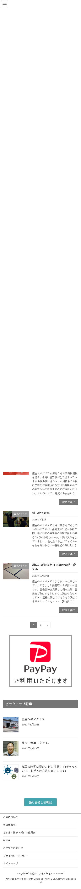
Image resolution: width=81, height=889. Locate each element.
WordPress (22, 879)
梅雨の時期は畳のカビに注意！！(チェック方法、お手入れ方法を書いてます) (50, 769)
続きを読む (68, 501)
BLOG (6, 840)
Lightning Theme (42, 879)
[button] (40, 802)
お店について (10, 817)
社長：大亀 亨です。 (36, 743)
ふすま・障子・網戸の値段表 (19, 832)
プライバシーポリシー (15, 855)
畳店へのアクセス (33, 719)
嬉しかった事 (41, 513)
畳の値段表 (9, 824)
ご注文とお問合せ (13, 848)
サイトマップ (10, 863)
